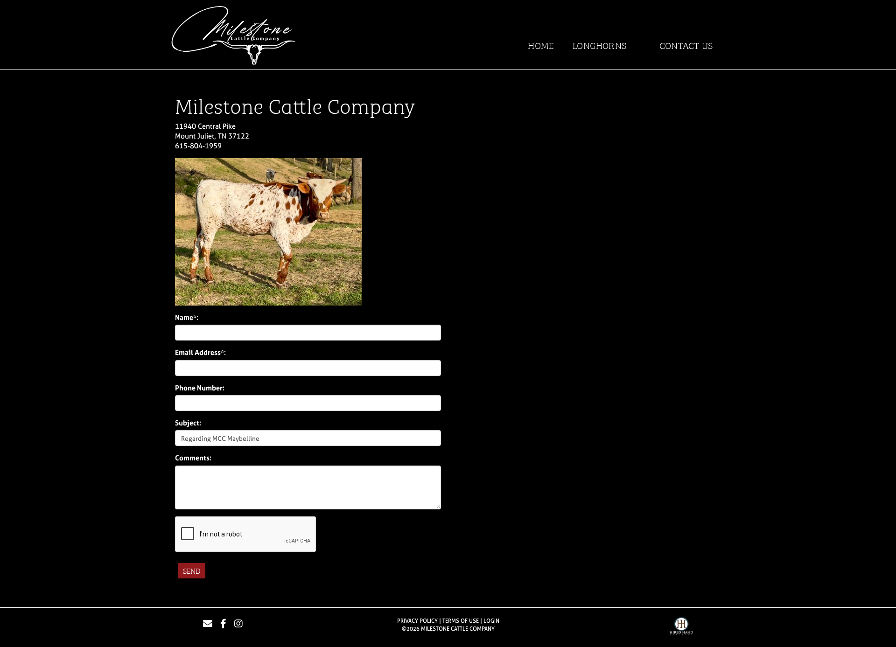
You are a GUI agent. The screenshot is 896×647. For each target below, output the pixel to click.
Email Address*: (200, 352)
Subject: (188, 423)
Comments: (193, 458)
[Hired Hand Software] (681, 627)
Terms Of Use (460, 621)
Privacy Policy (417, 621)
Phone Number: (199, 388)
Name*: (186, 317)
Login (491, 621)
